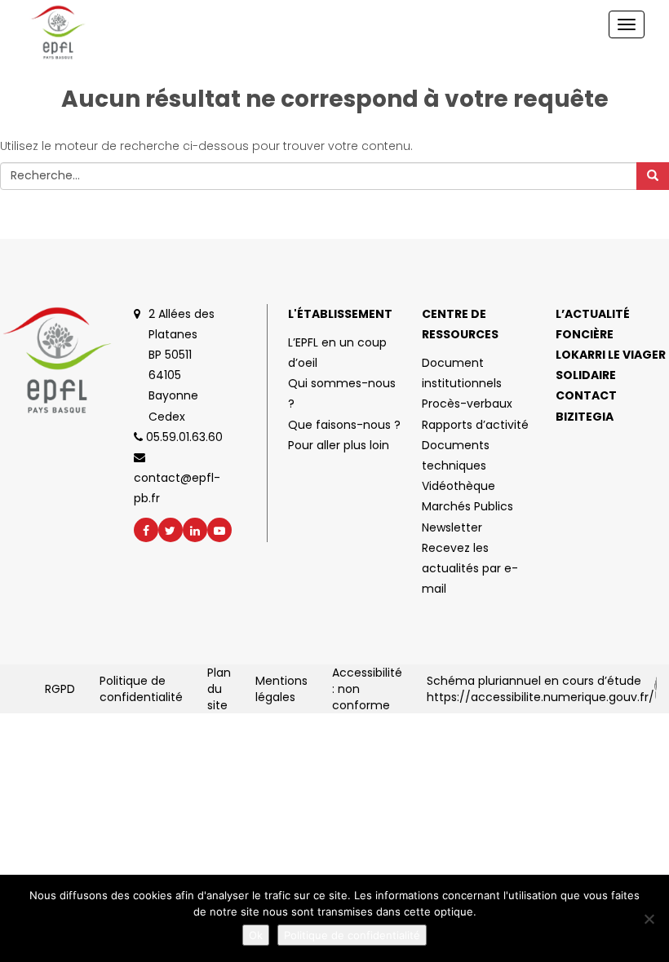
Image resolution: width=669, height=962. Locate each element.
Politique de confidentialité (141, 689)
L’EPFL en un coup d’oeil (337, 352)
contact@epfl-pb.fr (177, 488)
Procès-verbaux (467, 403)
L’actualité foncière (593, 324)
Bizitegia (585, 416)
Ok (256, 935)
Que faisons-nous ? (344, 425)
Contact (586, 395)
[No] (648, 919)
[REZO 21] (655, 689)
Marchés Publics (467, 506)
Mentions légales (281, 689)
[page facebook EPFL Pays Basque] (146, 530)
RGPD (60, 689)
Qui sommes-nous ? (342, 393)
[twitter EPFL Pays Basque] (170, 530)
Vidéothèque (458, 486)
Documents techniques (456, 455)
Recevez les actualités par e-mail (470, 568)
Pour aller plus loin (338, 445)
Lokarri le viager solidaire (611, 364)
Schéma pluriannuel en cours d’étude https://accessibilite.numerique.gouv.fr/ (540, 689)
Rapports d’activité (475, 425)
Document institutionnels (462, 373)
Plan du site (219, 688)
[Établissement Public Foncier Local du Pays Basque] (76, 32)
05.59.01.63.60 (183, 437)
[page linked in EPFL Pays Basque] (195, 530)
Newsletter (452, 527)
